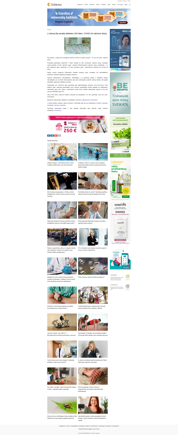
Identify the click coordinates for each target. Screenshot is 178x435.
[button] (48, 136)
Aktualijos (49, 29)
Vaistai (114, 4)
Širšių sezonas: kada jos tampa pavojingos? (91, 277)
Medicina (91, 4)
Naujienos (80, 4)
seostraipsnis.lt (115, 426)
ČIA (63, 91)
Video (125, 4)
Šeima (97, 4)
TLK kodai (120, 4)
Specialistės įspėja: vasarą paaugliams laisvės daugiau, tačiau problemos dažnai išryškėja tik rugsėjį (92, 418)
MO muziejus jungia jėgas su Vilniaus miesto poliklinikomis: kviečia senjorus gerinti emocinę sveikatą (61, 194)
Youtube (128, 0)
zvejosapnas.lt (102, 426)
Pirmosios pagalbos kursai (90, 429)
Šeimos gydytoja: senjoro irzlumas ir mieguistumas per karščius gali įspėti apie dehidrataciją (90, 389)
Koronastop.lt (57, 110)
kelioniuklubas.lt (74, 426)
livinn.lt (97, 429)
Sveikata (103, 4)
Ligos (108, 4)
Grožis (86, 4)
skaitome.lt (87, 426)
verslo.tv (68, 426)
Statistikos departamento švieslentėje (86, 100)
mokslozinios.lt (94, 426)
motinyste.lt (108, 426)
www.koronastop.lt (99, 85)
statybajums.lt (62, 426)
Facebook (125, 0)
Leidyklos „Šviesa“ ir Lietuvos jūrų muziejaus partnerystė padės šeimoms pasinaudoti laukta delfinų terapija (92, 165)
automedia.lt (81, 426)
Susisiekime (120, 0)
